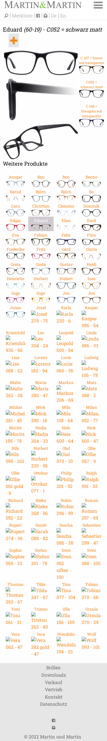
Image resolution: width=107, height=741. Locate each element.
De (53, 15)
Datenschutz (53, 704)
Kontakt (53, 697)
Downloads (53, 675)
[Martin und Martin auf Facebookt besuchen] (39, 15)
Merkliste (22, 15)
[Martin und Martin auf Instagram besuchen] (46, 15)
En (63, 15)
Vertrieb (53, 689)
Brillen (53, 667)
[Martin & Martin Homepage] (43, 4)
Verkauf (53, 682)
